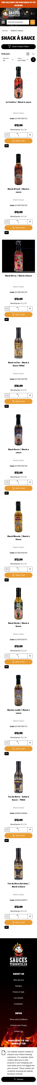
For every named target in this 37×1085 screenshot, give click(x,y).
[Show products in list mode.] (33, 53)
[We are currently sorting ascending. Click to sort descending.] (33, 59)
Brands (5, 31)
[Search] (32, 22)
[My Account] (32, 13)
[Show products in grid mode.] (27, 53)
